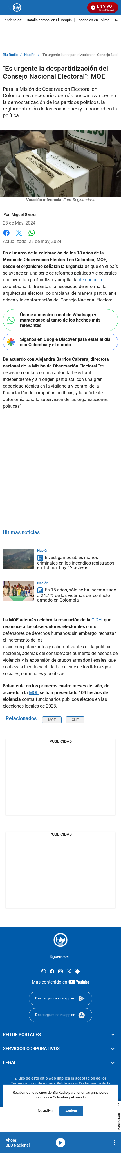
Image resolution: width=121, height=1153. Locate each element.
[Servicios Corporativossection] (112, 1048)
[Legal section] (112, 1062)
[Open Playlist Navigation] (114, 1142)
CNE (75, 720)
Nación (29, 55)
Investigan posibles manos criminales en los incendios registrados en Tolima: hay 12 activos (75, 562)
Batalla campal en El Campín (49, 20)
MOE (34, 692)
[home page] (60, 940)
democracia (90, 279)
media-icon (60, 1142)
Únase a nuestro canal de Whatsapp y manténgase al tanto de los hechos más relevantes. (60, 320)
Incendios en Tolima (93, 20)
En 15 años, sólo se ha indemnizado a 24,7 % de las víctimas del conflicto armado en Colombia (76, 595)
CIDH (96, 620)
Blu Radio (10, 55)
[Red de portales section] (112, 1034)
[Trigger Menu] (8, 7)
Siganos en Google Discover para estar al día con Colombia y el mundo (65, 342)
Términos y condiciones (32, 1083)
